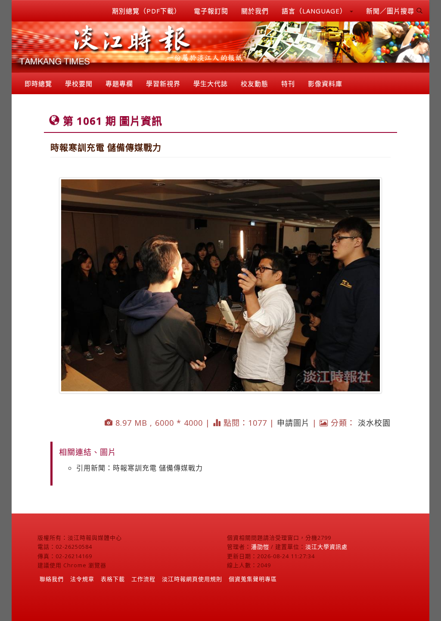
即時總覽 (38, 83)
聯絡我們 (52, 579)
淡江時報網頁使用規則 (192, 579)
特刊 (288, 83)
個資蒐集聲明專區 (253, 579)
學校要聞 (79, 83)
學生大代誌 (210, 83)
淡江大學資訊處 (326, 546)
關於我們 (255, 10)
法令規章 (82, 579)
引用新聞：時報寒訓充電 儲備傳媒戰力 (139, 468)
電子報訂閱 (211, 10)
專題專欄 (119, 83)
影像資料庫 (325, 83)
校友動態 (254, 83)
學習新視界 (163, 83)
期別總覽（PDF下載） (146, 10)
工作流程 (143, 579)
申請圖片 (293, 423)
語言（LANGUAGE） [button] (315, 10)
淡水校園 (374, 423)
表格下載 (113, 579)
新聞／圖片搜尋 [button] (391, 10)
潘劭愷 (260, 546)
